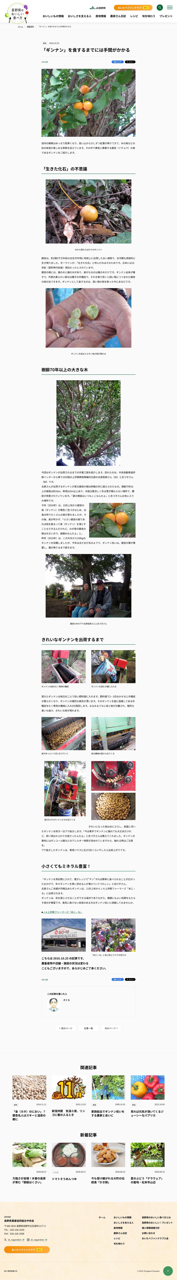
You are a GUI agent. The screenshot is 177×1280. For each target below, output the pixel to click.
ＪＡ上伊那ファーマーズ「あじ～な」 (63, 912)
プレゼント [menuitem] (166, 16)
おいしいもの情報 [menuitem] (53, 16)
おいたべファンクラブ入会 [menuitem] (155, 1238)
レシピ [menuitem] (134, 16)
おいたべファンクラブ (133, 7)
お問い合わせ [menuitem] (148, 1233)
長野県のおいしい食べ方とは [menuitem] (156, 1217)
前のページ (66, 1028)
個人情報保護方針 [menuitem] (151, 1227)
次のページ (110, 1028)
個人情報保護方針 (10, 1271)
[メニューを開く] (170, 7)
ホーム (102, 1217)
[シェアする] (118, 61)
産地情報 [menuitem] (101, 16)
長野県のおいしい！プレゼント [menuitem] (157, 1222)
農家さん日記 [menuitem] (118, 16)
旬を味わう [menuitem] (148, 16)
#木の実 (44, 62)
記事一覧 (88, 1028)
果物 (44, 43)
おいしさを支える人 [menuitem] (79, 16)
